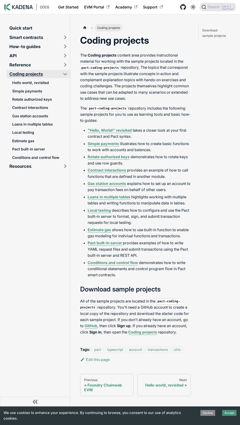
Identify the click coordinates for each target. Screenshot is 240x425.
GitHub (91, 325)
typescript (115, 350)
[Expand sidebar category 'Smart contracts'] (65, 37)
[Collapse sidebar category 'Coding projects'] (65, 74)
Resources (20, 166)
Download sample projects (214, 32)
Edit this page (98, 359)
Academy (123, 7)
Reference (20, 64)
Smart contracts (26, 37)
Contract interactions (30, 107)
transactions (158, 350)
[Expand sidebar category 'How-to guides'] (65, 46)
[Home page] (84, 27)
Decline (208, 413)
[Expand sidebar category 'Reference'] (65, 65)
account (135, 350)
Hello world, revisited (30, 82)
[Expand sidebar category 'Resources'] (65, 166)
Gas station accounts (30, 116)
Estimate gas (23, 141)
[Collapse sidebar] (35, 401)
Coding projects (26, 74)
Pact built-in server (28, 149)
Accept (229, 413)
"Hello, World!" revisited (110, 130)
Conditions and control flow (35, 157)
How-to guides (25, 46)
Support (150, 7)
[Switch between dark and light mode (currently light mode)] (193, 7)
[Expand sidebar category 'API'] (65, 56)
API (13, 55)
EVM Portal (94, 7)
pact (97, 350)
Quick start (20, 28)
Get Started (68, 7)
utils (177, 350)
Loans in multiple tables (32, 124)
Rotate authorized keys (32, 99)
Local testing (23, 132)
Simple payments (27, 91)
